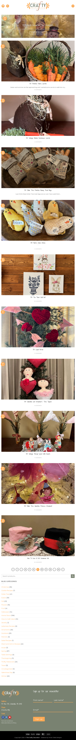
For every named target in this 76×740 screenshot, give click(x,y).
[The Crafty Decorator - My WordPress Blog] (38, 6)
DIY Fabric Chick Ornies (38, 243)
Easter (3, 598)
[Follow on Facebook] (3, 717)
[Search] (7, 6)
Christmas (5, 587)
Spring (3, 651)
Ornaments (5, 630)
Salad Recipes (6, 640)
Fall (2, 601)
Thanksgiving (6, 658)
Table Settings (6, 655)
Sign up (39, 719)
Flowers (4, 605)
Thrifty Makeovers (7, 662)
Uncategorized (6, 669)
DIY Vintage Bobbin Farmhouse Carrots (38, 138)
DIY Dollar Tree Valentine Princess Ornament (38, 506)
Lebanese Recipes (8, 626)
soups (3, 647)
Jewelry (4, 623)
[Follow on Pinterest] (9, 717)
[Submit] (73, 576)
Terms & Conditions (7, 721)
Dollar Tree (5, 594)
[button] (3, 6)
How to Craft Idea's (8, 619)
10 (42, 569)
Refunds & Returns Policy (8, 723)
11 (46, 569)
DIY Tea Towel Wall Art (38, 297)
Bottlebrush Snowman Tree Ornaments (38, 25)
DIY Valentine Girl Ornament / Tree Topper (38, 402)
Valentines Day (6, 672)
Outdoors (4, 633)
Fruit (3, 608)
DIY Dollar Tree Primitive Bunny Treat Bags (38, 190)
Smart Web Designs (55, 737)
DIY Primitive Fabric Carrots (38, 84)
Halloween (5, 612)
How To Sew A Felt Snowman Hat (38, 558)
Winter (4, 676)
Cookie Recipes (7, 590)
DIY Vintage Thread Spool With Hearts (38, 454)
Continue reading (38, 32)
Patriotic (4, 637)
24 (59, 569)
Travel (3, 665)
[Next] (70, 26)
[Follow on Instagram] (6, 717)
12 (50, 569)
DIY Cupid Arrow (38, 350)
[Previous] (5, 26)
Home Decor (6, 615)
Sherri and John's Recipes (10, 644)
